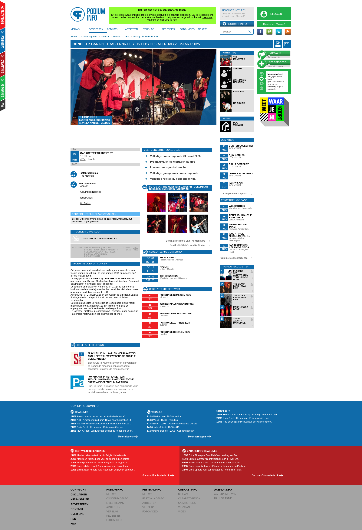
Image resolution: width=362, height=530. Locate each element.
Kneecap (272, 86)
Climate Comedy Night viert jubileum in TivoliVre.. (210, 459)
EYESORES (86, 197)
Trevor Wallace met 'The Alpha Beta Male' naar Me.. (211, 462)
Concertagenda (89, 36)
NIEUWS (111, 494)
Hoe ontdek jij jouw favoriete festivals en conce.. (244, 422)
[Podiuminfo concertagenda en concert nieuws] (3, 40)
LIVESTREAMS (115, 502)
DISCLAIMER (79, 494)
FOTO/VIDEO (114, 520)
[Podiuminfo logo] (89, 14)
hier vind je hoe (168, 19)
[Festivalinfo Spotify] (269, 32)
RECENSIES (113, 515)
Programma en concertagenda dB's (170, 161)
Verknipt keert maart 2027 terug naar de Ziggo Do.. (100, 462)
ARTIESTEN (113, 507)
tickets (202, 29)
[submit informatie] (237, 24)
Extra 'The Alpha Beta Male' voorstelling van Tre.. (210, 455)
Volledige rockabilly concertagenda (170, 178)
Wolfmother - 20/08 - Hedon (164, 416)
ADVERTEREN (79, 504)
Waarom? (280, 24)
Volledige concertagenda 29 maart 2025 (173, 156)
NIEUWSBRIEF (80, 499)
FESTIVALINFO (151, 489)
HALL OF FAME (223, 498)
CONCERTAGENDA (117, 498)
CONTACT (77, 509)
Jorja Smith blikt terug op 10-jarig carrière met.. (98, 427)
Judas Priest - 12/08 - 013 (163, 427)
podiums (112, 29)
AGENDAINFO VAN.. (226, 494)
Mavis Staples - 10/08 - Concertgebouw (170, 431)
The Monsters (87, 176)
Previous (79, 87)
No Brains (85, 203)
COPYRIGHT (78, 489)
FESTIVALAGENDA (153, 498)
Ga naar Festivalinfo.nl (156, 475)
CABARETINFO (187, 489)
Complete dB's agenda (235, 193)
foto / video (187, 29)
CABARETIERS (187, 502)
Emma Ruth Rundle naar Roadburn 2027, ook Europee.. (103, 470)
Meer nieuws (125, 436)
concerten (96, 29)
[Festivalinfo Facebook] (260, 32)
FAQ (73, 523)
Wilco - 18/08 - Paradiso (162, 420)
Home (74, 36)
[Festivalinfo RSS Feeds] (287, 32)
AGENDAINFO (223, 489)
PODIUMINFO (114, 489)
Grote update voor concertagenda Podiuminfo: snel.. (212, 470)
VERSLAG (112, 511)
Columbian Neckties (90, 192)
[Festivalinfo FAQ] (3, 105)
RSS (73, 518)
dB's (127, 36)
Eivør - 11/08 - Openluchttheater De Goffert (172, 424)
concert (80, 44)
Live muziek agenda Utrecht (165, 167)
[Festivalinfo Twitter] (278, 32)
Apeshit (84, 186)
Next (208, 87)
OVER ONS (77, 513)
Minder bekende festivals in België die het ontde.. (99, 455)
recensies (168, 29)
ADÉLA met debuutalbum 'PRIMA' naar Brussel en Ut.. (101, 420)
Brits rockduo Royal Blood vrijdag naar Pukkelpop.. (100, 466)
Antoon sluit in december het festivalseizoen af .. (98, 416)
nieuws (75, 29)
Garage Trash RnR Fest (145, 36)
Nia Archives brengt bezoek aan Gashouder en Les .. (101, 424)
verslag (148, 29)
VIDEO (182, 511)
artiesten (131, 29)
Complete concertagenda (234, 258)
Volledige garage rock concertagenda (171, 173)
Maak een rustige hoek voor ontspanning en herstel (100, 459)
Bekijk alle (185, 241)
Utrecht (105, 36)
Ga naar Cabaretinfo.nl (265, 475)
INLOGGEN (276, 14)
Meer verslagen (197, 436)
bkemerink (273, 74)
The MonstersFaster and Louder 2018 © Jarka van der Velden (94, 120)
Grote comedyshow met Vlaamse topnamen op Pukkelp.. (214, 466)
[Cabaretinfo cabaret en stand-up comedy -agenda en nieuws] (2, 64)
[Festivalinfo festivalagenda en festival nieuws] (2, 15)
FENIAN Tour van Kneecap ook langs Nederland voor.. (102, 431)
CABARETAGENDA (189, 498)
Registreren (268, 24)
